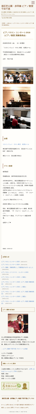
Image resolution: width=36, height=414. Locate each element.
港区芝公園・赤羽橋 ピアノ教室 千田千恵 (18, 411)
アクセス (17, 407)
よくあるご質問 (9, 407)
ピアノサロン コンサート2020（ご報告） (14, 296)
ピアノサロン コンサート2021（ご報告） (14, 287)
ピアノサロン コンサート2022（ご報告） (14, 277)
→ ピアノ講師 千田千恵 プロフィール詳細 (14, 349)
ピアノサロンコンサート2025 (10, 261)
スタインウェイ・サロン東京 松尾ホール (16, 144)
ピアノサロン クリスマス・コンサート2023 (14, 272)
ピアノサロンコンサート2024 (10, 264)
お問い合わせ (9, 404)
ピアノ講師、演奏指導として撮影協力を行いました (17, 267)
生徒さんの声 (24, 407)
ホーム (3, 404)
